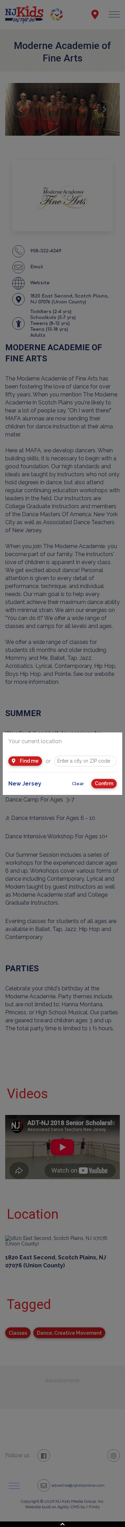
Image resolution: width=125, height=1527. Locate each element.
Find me (29, 761)
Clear (78, 783)
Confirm (104, 783)
